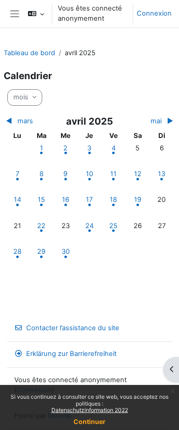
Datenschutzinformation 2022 (89, 410)
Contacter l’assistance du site (72, 328)
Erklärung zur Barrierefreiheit (71, 354)
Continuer (89, 421)
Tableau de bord (29, 53)
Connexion (154, 13)
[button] (36, 14)
